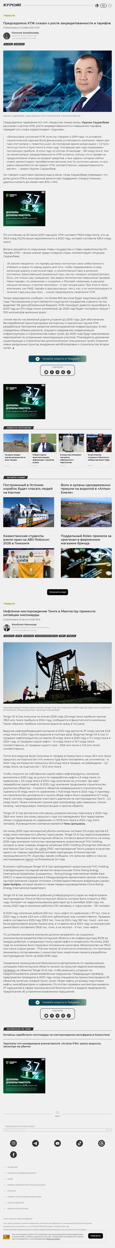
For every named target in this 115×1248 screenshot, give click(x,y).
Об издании (12, 1167)
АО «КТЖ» (8, 44)
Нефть (62, 636)
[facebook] (13, 1154)
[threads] (101, 1143)
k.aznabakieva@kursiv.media (24, 38)
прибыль (71, 636)
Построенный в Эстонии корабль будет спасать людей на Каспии (28, 488)
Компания (28, 636)
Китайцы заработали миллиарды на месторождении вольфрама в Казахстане (56, 1034)
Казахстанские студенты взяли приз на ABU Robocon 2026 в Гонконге (26, 539)
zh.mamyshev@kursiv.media (24, 630)
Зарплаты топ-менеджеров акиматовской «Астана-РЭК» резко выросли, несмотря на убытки (52, 1045)
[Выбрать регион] (97, 5)
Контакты (11, 1191)
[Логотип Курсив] (12, 5)
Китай (18, 636)
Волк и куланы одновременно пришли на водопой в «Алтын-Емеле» (86, 488)
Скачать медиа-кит (15, 1203)
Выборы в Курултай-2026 (17, 1209)
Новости (9, 15)
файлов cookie (53, 1239)
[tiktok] (79, 1143)
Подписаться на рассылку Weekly (20, 1126)
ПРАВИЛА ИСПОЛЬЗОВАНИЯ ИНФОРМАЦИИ (24, 1197)
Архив (10, 1179)
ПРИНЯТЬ (95, 1236)
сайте (42, 848)
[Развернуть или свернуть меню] (110, 5)
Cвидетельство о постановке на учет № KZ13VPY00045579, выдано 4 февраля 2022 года (36, 1226)
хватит (29, 859)
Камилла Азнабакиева (25, 32)
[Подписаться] (110, 1129)
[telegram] (35, 1143)
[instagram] (13, 1143)
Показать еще (57, 592)
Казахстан (19, 44)
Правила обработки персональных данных (26, 1185)
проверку (9, 970)
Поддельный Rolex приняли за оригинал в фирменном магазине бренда (86, 539)
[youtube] (57, 1143)
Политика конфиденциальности (21, 1173)
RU (103, 5)
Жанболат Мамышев (24, 624)
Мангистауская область (46, 636)
